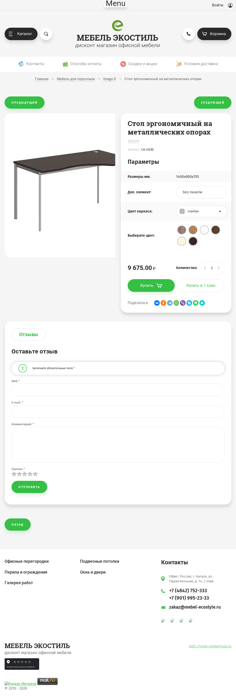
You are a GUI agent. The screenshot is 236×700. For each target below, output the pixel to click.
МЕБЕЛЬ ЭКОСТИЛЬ (117, 37)
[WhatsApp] (176, 303)
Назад (18, 524)
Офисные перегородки (27, 561)
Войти (217, 5)
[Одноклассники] (163, 303)
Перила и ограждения (26, 572)
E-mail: (17, 402)
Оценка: (18, 469)
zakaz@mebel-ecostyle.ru (195, 607)
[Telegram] (170, 303)
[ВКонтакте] (157, 303)
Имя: (16, 381)
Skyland (133, 141)
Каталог (24, 33)
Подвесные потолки (99, 561)
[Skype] (189, 303)
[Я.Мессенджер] (202, 303)
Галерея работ (19, 582)
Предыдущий (25, 102)
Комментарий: (23, 424)
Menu (116, 5)
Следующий (213, 102)
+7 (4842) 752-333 (188, 591)
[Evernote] (195, 303)
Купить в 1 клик (200, 285)
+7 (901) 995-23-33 (189, 598)
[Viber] (183, 303)
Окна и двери (93, 572)
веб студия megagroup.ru (210, 646)
